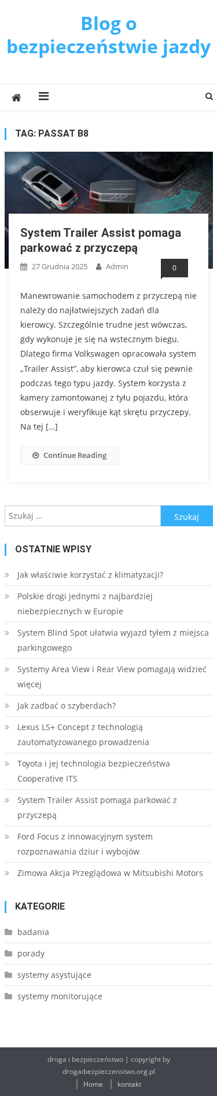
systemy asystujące (54, 974)
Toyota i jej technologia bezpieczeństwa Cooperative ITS (93, 771)
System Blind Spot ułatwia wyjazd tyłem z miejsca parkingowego (113, 640)
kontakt (129, 1084)
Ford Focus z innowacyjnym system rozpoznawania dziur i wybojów (85, 844)
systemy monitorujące (59, 996)
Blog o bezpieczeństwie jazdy (108, 34)
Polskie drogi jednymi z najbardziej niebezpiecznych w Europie (85, 604)
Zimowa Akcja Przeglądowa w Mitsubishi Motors (110, 872)
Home (93, 1084)
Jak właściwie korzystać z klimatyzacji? (90, 574)
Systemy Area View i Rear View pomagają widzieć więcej (112, 677)
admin (117, 266)
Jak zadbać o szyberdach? (66, 705)
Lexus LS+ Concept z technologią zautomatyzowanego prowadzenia (83, 734)
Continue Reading (74, 455)
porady (31, 953)
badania (33, 931)
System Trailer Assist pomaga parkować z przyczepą (97, 807)
